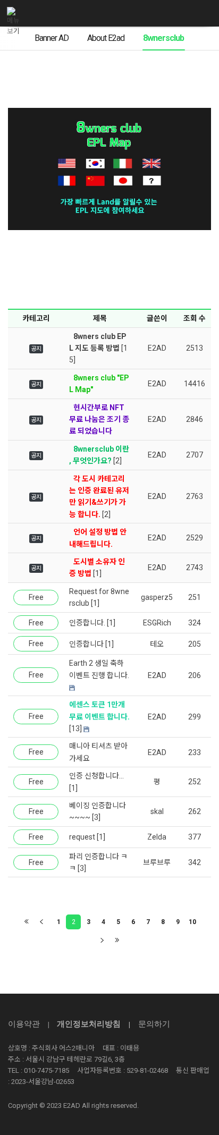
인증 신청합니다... (96, 776)
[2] (117, 460)
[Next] (102, 940)
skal (157, 811)
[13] (75, 728)
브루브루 (157, 862)
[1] (97, 573)
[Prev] (41, 921)
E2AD (157, 348)
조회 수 (194, 318)
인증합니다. (87, 623)
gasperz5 (157, 597)
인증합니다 (86, 644)
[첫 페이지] (26, 921)
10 (192, 922)
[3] (96, 817)
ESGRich (157, 623)
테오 (157, 644)
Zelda (156, 837)
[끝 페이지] (117, 940)
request (82, 837)
